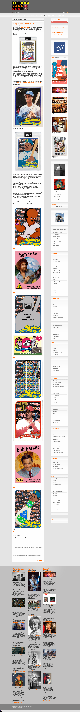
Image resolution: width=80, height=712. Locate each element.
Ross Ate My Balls (56, 238)
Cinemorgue (55, 432)
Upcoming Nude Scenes (57, 352)
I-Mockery (55, 411)
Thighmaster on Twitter (56, 30)
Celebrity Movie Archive (57, 346)
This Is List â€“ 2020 (47, 672)
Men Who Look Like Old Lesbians (59, 388)
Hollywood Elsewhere (57, 441)
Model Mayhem (56, 389)
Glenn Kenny (55, 439)
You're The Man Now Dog (58, 294)
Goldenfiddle (55, 268)
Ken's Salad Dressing (24, 552)
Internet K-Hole (56, 384)
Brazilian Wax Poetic (32, 599)
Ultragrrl (54, 338)
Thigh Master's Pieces (59, 15)
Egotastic (55, 264)
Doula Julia (55, 361)
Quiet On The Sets (56, 236)
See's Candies (55, 310)
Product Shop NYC (56, 281)
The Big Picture (56, 399)
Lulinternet (55, 274)
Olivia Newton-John (18, 555)
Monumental (56, 177)
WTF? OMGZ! (55, 354)
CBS (35, 547)
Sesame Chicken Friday (57, 239)
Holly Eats (55, 306)
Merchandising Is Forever (58, 275)
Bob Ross (32, 547)
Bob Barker (24, 547)
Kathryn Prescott (56, 366)
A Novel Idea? (54, 84)
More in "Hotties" (31, 693)
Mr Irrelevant (55, 466)
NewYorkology (56, 415)
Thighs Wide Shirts (59, 53)
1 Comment (53, 577)
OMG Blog (55, 493)
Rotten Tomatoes (56, 450)
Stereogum (55, 332)
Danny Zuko (38, 547)
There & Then (51, 15)
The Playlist (55, 283)
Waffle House (55, 315)
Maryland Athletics (56, 464)
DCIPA (54, 304)
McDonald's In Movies (57, 232)
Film (22, 15)
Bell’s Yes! (54, 113)
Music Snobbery (56, 329)
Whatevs (54, 290)
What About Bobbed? (57, 247)
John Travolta (31, 550)
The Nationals (55, 470)
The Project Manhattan (57, 241)
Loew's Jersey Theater (57, 446)
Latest (53, 57)
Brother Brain (55, 259)
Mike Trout (35, 552)
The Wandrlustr (56, 285)
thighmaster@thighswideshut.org (58, 27)
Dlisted (54, 482)
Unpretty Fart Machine (56, 132)
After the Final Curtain (57, 380)
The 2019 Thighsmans (47, 621)
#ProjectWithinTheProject (19, 547)
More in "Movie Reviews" (17, 702)
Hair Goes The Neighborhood (18, 622)
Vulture (54, 288)
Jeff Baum (55, 487)
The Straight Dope (56, 420)
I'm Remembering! (56, 272)
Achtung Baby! (56, 478)
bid (14, 248)
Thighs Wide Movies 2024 (57, 93)
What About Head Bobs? (58, 248)
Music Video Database (57, 330)
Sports (45, 15)
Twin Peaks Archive (57, 454)
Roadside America (56, 418)
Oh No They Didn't (56, 277)
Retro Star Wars (56, 448)
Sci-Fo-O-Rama (56, 395)
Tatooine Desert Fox (32, 571)
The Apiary (55, 506)
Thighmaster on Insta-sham (57, 32)
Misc (37, 15)
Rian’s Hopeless (15, 597)
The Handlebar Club (57, 311)
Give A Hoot (56, 191)
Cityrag (54, 480)
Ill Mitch (54, 362)
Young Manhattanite (57, 509)
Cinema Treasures (56, 431)
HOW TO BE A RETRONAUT (58, 270)
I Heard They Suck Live (57, 325)
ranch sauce (32, 555)
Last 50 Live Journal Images (58, 386)
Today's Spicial (56, 245)
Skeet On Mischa (56, 502)
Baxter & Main (55, 302)
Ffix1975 (54, 348)
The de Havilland (31, 615)
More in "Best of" (46, 700)
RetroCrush (55, 498)
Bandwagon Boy (56, 460)
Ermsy (33, 31)
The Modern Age (56, 334)
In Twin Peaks (55, 444)
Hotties (33, 15)
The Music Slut (56, 336)
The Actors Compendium (58, 452)
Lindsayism (55, 489)
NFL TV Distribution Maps (58, 468)
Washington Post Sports (58, 471)
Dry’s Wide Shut (55, 156)
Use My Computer (56, 402)
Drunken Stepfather (57, 484)
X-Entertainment (56, 424)
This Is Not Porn (56, 286)
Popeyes (54, 308)
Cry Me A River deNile (58, 194)
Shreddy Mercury (56, 373)
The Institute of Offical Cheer (58, 400)
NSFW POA (55, 350)
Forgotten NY (55, 409)
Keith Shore (35, 550)
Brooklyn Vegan (56, 257)
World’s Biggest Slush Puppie (60, 199)
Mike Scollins (55, 368)
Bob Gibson (29, 547)
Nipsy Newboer (56, 370)
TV (66, 15)
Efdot (38, 31)
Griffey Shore (20, 550)
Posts (64, 12)
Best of (45, 569)
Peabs (54, 279)
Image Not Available (26, 550)
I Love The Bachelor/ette (58, 443)
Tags (60, 57)
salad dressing (36, 555)
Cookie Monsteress (57, 196)
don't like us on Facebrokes (57, 34)
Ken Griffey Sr (19, 552)
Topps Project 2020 (25, 27)
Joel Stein (55, 364)
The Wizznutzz (56, 507)
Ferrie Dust (14, 646)
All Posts (14, 15)
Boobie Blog (55, 345)
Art (18, 15)
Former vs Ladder (31, 650)
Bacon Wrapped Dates (57, 255)
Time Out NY (55, 422)
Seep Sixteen (45, 593)
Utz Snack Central (56, 313)
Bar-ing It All (30, 670)
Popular (64, 57)
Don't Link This (56, 263)
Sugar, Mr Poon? (56, 504)
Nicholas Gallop (18, 707)
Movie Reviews (18, 569)
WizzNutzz (55, 292)
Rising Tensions (56, 393)
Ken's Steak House (31, 552)
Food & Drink (27, 15)
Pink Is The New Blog (57, 497)
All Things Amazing (57, 382)
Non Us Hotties (56, 234)
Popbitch (54, 416)
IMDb (54, 413)
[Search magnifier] (68, 22)
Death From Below (56, 261)
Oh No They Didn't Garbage (58, 491)
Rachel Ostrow (56, 372)
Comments (57, 57)
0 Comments (22, 25)
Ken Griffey (39, 550)
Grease (17, 550)
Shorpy (54, 397)
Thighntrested (54, 37)
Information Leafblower (57, 486)
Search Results (17, 12)
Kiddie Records (56, 327)
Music (41, 15)
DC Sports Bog (56, 462)
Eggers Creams (15, 571)
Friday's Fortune (56, 266)
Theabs (54, 243)
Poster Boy (55, 391)
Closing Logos (56, 434)
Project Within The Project (23, 24)
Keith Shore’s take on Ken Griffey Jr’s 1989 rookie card (29, 82)
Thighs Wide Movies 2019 (48, 648)
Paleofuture (55, 495)
